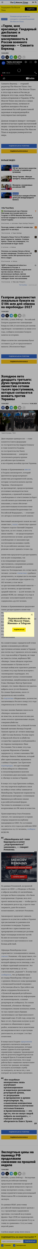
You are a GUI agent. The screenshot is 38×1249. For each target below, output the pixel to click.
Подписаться (19, 629)
